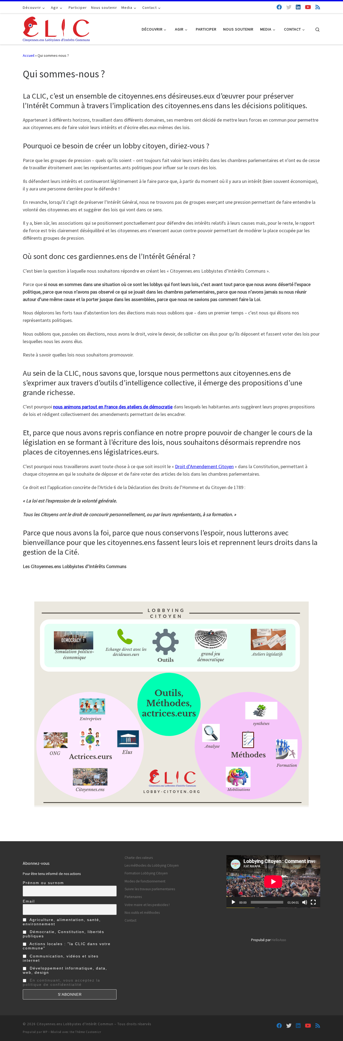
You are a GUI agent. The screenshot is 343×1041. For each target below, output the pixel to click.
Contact (130, 920)
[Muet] (304, 902)
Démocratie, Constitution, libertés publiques (63, 934)
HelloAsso (278, 940)
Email (29, 901)
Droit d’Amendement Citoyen (204, 466)
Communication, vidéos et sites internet (61, 958)
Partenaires (133, 897)
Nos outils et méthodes (142, 912)
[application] (273, 881)
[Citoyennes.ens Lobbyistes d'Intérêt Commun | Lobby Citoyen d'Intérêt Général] (56, 28)
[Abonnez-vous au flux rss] (317, 7)
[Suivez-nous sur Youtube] (308, 7)
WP (45, 1032)
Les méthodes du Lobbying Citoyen (152, 865)
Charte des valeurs (139, 857)
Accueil (28, 55)
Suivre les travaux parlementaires (150, 889)
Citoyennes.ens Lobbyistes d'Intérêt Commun (75, 1024)
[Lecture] (233, 902)
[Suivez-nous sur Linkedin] (298, 7)
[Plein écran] (313, 902)
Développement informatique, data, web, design (65, 970)
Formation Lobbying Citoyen (146, 873)
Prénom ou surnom (43, 883)
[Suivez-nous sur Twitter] (289, 7)
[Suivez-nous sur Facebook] (279, 7)
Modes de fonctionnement (145, 881)
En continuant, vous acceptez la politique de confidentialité (61, 982)
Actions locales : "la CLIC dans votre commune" (67, 946)
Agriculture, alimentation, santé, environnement (62, 922)
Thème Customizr (88, 1032)
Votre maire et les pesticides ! (147, 905)
